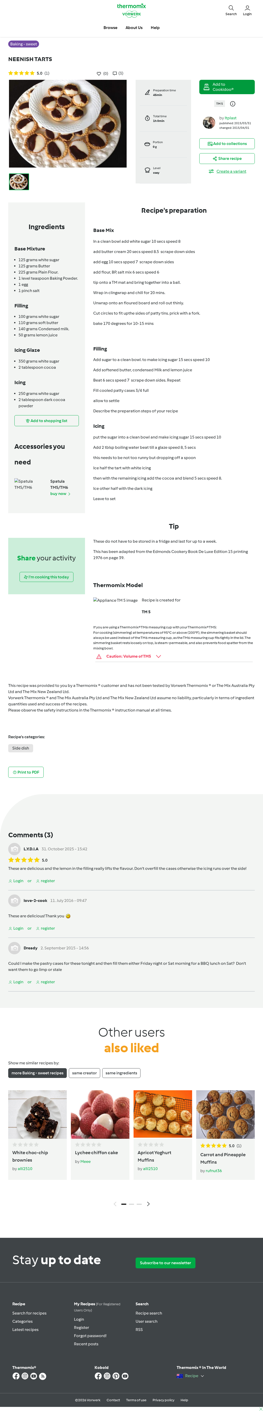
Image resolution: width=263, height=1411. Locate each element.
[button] (231, 10)
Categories (22, 1321)
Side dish (20, 748)
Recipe (18, 1303)
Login (79, 1319)
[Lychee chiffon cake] (100, 1114)
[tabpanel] (131, 1149)
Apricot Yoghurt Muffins (154, 1156)
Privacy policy (163, 1400)
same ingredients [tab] (121, 1073)
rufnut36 (214, 1170)
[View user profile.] (209, 122)
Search (142, 1303)
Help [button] (155, 27)
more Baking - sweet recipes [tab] (37, 1073)
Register (81, 1327)
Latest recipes (25, 1329)
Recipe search (149, 1313)
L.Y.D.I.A (31, 848)
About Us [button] (134, 27)
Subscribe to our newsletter (165, 1262)
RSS (139, 1329)
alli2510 (25, 1168)
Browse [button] (110, 27)
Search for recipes (29, 1313)
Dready (30, 948)
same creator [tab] (84, 1073)
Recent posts (86, 1343)
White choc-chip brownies (30, 1156)
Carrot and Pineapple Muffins (223, 1158)
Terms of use (136, 1400)
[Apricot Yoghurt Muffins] (163, 1114)
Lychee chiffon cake (96, 1152)
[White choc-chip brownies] (37, 1114)
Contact (113, 1400)
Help (184, 1400)
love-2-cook (35, 900)
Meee (85, 1161)
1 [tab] (123, 1204)
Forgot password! (90, 1335)
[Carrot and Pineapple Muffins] (225, 1114)
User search (146, 1321)
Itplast (231, 117)
